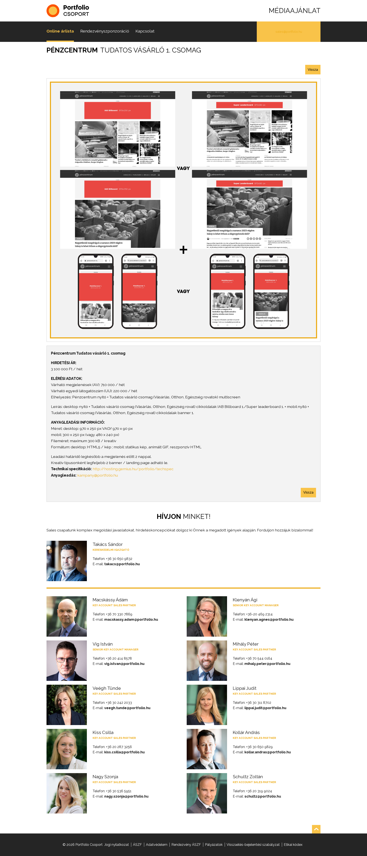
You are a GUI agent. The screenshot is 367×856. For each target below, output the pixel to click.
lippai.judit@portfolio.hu (265, 708)
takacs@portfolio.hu (122, 564)
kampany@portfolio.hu (97, 475)
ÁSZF (137, 845)
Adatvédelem (156, 845)
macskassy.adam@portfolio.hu (131, 620)
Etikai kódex (293, 845)
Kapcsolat (145, 31)
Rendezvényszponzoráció (104, 31)
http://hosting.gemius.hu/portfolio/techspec (133, 469)
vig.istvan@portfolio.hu (124, 664)
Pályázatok (214, 845)
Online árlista (60, 31)
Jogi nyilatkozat (116, 845)
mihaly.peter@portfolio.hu (267, 664)
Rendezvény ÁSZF (186, 845)
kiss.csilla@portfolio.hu (124, 752)
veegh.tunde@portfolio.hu (127, 708)
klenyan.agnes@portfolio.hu (269, 620)
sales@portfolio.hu (288, 31)
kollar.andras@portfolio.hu (267, 752)
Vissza (313, 70)
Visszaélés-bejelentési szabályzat (253, 845)
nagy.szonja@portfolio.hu (126, 796)
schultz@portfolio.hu (262, 796)
